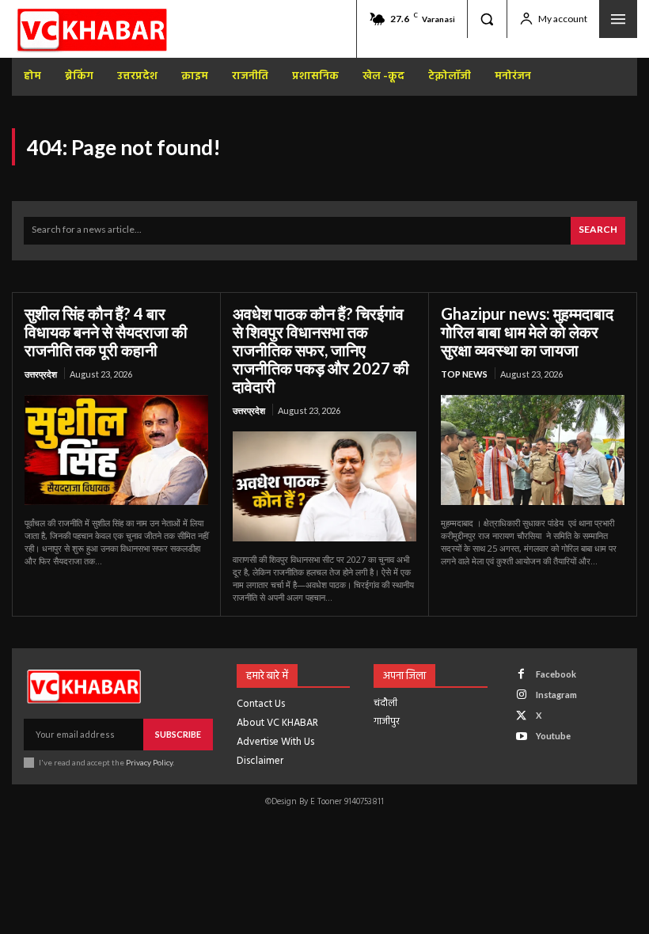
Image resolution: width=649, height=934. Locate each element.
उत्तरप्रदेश (41, 374)
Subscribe (178, 734)
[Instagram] (521, 694)
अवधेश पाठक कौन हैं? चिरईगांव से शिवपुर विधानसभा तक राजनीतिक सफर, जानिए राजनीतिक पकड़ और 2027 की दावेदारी (321, 350)
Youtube (553, 736)
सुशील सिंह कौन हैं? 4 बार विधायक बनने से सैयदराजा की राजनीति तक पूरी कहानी (106, 331)
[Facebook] (521, 674)
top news (464, 374)
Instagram (556, 694)
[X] (521, 716)
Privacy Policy (149, 762)
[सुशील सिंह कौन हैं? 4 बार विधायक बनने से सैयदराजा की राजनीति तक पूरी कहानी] (116, 450)
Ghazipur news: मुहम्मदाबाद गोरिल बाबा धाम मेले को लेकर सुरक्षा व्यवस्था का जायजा (527, 331)
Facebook (556, 674)
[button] (487, 19)
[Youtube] (521, 736)
